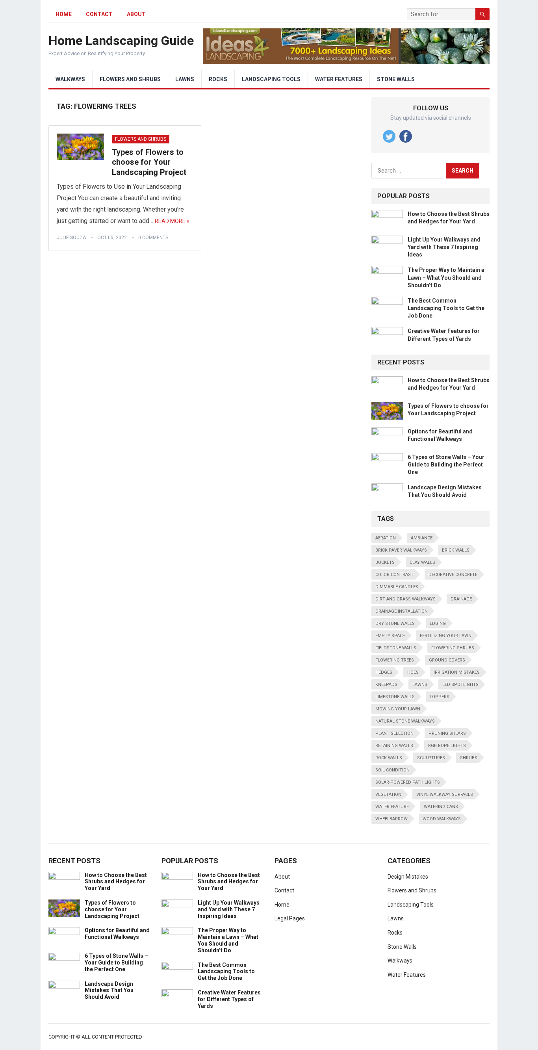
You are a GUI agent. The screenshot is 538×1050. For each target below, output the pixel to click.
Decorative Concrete (453, 574)
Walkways (70, 79)
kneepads (386, 684)
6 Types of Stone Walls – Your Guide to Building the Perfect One (446, 464)
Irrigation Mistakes (457, 672)
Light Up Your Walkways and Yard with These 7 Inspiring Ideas (444, 247)
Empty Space (390, 635)
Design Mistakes (408, 876)
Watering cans (441, 806)
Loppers (439, 696)
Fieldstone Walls (395, 647)
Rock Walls (388, 757)
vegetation (388, 794)
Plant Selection (394, 733)
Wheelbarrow (391, 818)
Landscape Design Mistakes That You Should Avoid (109, 990)
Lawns (184, 79)
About (136, 14)
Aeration (385, 538)
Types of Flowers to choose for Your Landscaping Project (149, 162)
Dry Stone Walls (395, 623)
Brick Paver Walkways (401, 550)
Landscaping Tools (271, 79)
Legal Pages (290, 918)
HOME (64, 14)
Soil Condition (392, 770)
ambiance (421, 538)
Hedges (383, 672)
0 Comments (153, 237)
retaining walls (394, 745)
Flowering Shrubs (452, 647)
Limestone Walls (395, 696)
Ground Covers (447, 660)
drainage (461, 599)
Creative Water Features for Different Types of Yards (229, 999)
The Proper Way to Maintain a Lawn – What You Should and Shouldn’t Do (446, 277)
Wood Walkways (442, 818)
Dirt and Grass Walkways (405, 599)
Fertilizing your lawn (445, 635)
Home (282, 904)
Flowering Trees (394, 660)
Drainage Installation (401, 611)
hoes (413, 672)
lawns (419, 684)
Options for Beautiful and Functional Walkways (117, 933)
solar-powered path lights (407, 782)
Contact (99, 14)
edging (438, 623)
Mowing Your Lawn (397, 709)
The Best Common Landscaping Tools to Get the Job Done (446, 308)
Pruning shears (447, 733)
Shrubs (468, 757)
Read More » (172, 221)
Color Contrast (394, 574)
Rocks (218, 79)
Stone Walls (396, 79)
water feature (392, 806)
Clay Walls (422, 562)
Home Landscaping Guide (121, 40)
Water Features (338, 79)
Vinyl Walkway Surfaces (444, 794)
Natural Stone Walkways (405, 721)
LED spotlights (460, 684)
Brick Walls (455, 550)
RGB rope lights (447, 745)
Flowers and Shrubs (130, 79)
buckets (385, 562)
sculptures (431, 757)
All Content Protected (112, 1037)
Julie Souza (71, 237)
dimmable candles (396, 586)
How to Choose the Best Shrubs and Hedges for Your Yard (116, 882)
